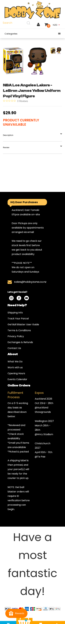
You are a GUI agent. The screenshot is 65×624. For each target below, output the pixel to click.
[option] (25, 61)
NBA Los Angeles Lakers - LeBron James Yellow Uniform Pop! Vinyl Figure (32, 90)
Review (6, 147)
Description (8, 135)
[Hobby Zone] (32, 10)
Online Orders (19, 385)
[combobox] (16, 23)
